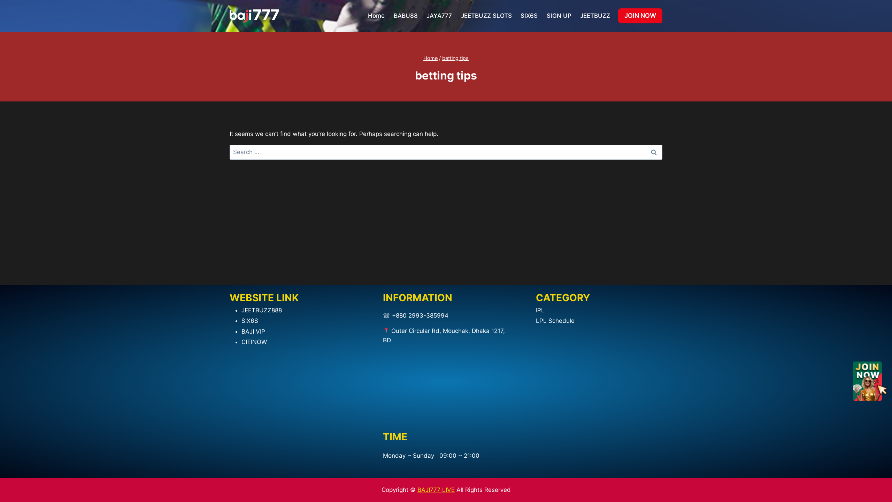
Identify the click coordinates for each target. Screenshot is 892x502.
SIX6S (529, 15)
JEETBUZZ (595, 15)
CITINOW (254, 342)
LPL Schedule (555, 320)
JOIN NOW (640, 15)
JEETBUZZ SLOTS (486, 15)
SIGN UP (559, 15)
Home (376, 15)
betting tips (455, 58)
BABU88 (406, 15)
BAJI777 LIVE (436, 489)
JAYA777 (439, 15)
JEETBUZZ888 (261, 310)
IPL (540, 310)
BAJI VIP (253, 331)
